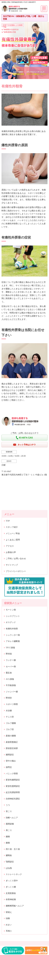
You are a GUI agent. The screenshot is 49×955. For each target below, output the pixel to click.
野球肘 (9, 698)
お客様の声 (11, 552)
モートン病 (11, 610)
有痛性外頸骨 (12, 629)
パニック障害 (12, 773)
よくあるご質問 (13, 540)
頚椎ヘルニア (12, 818)
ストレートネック (14, 874)
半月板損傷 (11, 685)
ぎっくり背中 (12, 881)
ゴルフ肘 (10, 729)
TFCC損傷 (10, 647)
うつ (8, 805)
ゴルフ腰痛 (11, 723)
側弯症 (9, 767)
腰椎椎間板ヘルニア (15, 906)
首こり (9, 811)
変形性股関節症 (13, 786)
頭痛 (8, 918)
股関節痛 (10, 824)
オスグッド (11, 622)
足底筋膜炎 (11, 893)
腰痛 (8, 836)
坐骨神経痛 (11, 899)
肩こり (9, 830)
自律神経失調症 (13, 799)
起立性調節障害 (13, 792)
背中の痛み (11, 761)
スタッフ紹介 (12, 527)
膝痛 (8, 843)
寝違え (9, 912)
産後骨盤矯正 (12, 742)
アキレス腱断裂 (13, 641)
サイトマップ (12, 565)
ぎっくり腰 (11, 887)
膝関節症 (10, 755)
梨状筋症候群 (12, 748)
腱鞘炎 (9, 855)
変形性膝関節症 (13, 780)
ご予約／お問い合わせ (16, 558)
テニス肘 (10, 717)
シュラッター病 (13, 635)
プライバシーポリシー (16, 571)
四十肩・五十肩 (13, 849)
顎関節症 (10, 862)
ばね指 (9, 868)
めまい (9, 925)
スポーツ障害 (12, 704)
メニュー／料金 (13, 533)
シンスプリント (13, 616)
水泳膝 (9, 710)
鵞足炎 (9, 673)
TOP (8, 521)
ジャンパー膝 (12, 692)
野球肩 (9, 654)
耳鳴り (9, 931)
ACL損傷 (10, 679)
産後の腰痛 (11, 736)
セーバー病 (11, 666)
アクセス (10, 546)
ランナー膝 (11, 660)
